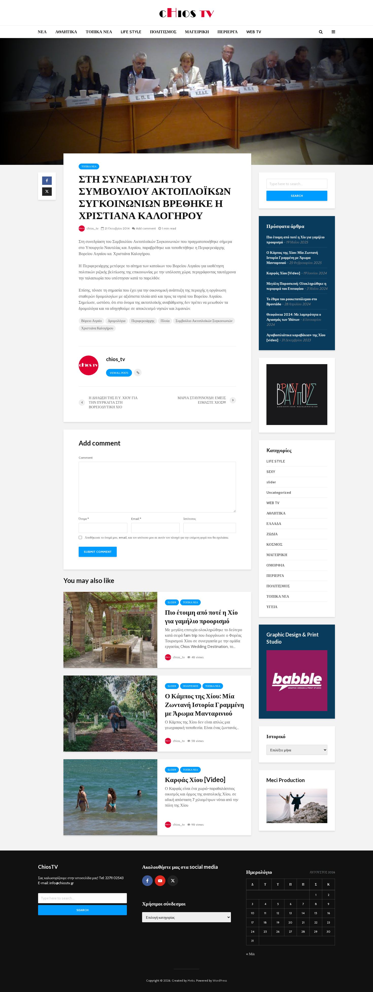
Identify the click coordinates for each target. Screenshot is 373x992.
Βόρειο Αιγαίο (91, 320)
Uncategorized (278, 492)
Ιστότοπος (189, 518)
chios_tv (92, 228)
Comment (86, 457)
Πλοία (165, 320)
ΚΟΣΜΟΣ (274, 544)
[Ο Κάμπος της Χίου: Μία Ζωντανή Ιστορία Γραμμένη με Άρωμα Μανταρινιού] (110, 713)
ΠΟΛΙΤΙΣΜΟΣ (163, 31)
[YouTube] (160, 880)
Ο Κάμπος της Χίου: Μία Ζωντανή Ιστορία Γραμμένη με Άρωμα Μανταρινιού (204, 704)
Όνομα (84, 518)
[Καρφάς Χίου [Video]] (110, 796)
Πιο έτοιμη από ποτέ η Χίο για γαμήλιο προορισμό (201, 616)
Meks (191, 980)
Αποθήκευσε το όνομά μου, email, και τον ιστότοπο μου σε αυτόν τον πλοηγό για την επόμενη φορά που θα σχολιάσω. (157, 537)
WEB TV (253, 31)
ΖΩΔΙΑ (272, 534)
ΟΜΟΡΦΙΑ (275, 565)
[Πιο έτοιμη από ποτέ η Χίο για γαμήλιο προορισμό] (110, 629)
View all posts (119, 373)
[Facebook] (147, 880)
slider (172, 602)
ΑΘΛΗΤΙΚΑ (66, 31)
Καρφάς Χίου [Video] (195, 779)
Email (136, 518)
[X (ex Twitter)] (172, 880)
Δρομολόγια (116, 320)
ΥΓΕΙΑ (271, 607)
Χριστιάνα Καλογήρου (97, 328)
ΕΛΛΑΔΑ (273, 523)
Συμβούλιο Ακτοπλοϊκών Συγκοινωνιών (204, 320)
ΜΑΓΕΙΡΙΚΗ (197, 31)
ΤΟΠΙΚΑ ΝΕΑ (99, 31)
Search (297, 196)
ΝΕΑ (42, 31)
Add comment (146, 228)
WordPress (220, 980)
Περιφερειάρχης (143, 320)
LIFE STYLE (131, 31)
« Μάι (250, 954)
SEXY (270, 471)
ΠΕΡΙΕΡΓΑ (227, 31)
